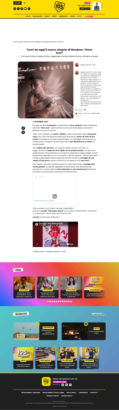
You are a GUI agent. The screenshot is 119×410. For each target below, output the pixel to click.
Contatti (94, 392)
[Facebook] (23, 128)
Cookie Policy (66, 396)
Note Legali (71, 392)
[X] (23, 132)
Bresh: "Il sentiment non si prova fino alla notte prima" (67, 365)
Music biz (27, 42)
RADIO (82, 8)
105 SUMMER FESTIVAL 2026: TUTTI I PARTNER (95, 294)
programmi (37, 16)
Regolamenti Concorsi (30, 392)
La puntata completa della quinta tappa (23, 365)
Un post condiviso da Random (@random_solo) (54, 203)
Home (15, 42)
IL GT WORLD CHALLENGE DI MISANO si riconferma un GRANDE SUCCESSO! (45, 365)
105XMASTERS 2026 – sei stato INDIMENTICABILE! (48, 332)
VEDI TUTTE (96, 314)
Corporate (83, 392)
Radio (47, 16)
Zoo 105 (88, 16)
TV (88, 8)
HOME (28, 16)
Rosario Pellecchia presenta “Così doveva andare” (89, 365)
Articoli (20, 42)
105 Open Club (84, 6)
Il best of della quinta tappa (96, 332)
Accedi (17, 3)
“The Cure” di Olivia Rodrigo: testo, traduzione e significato (71, 294)
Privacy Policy (53, 396)
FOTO (79, 16)
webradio (63, 16)
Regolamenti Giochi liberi (53, 392)
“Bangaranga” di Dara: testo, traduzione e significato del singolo (47, 294)
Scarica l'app (59, 382)
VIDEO (72, 16)
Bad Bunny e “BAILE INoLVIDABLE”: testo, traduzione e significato (24, 294)
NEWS (54, 16)
